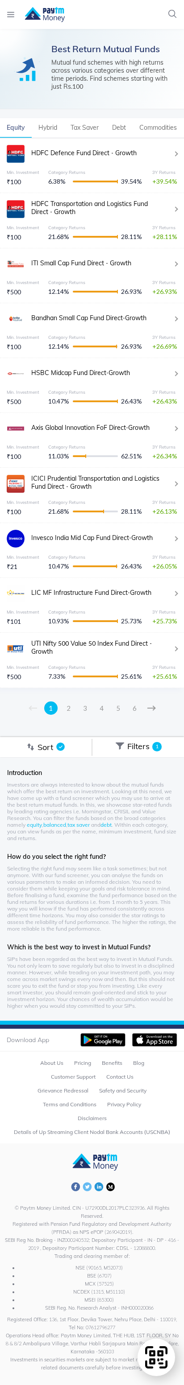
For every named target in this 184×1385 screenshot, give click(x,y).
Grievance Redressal (63, 1090)
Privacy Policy (124, 1104)
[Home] (40, 14)
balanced (54, 824)
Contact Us (120, 1076)
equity (34, 824)
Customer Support (73, 1076)
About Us (51, 1062)
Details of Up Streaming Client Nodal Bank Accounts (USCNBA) (92, 1132)
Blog (138, 1062)
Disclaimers (92, 1118)
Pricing (82, 1062)
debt (106, 824)
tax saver (78, 824)
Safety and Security (122, 1090)
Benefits (112, 1062)
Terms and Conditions (69, 1104)
